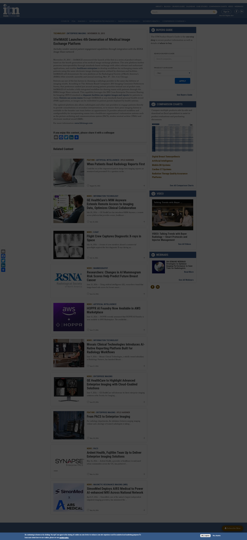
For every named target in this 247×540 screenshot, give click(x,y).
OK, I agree (205, 536)
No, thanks (217, 536)
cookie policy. (64, 537)
